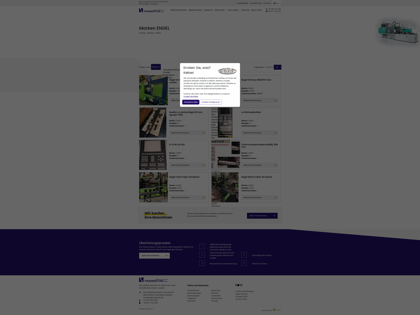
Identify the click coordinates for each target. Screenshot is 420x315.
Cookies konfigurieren (210, 102)
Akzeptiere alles (191, 102)
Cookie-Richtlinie (191, 96)
